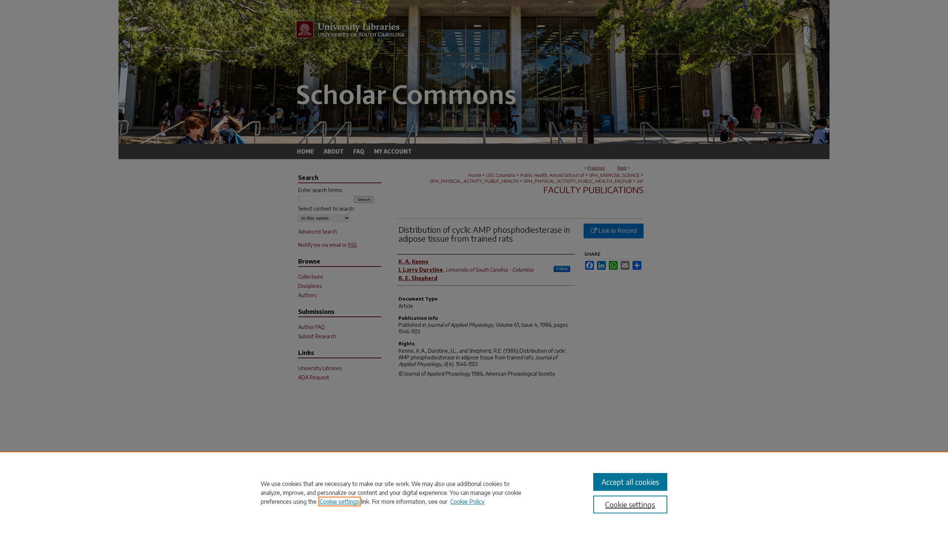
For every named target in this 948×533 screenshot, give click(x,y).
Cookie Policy (467, 501)
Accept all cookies (630, 481)
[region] (474, 492)
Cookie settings (340, 501)
